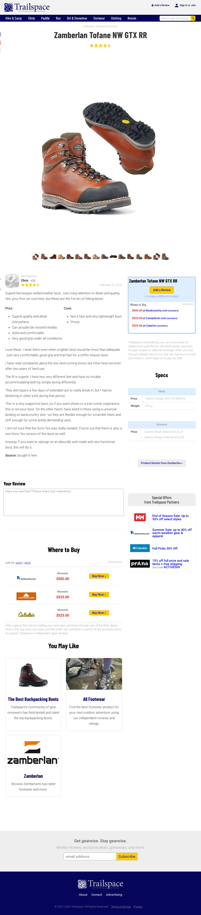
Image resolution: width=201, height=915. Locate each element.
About (83, 895)
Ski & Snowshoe (77, 18)
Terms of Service (121, 906)
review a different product (163, 296)
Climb (31, 18)
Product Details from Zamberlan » (162, 463)
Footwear (99, 18)
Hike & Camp (13, 18)
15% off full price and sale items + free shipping (170, 562)
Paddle (45, 18)
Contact (96, 895)
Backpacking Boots (107, 26)
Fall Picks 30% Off (165, 548)
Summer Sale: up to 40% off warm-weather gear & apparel (172, 533)
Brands (132, 18)
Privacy (138, 906)
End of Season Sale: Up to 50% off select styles (170, 517)
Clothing (116, 18)
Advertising (114, 895)
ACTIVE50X (172, 567)
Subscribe (126, 856)
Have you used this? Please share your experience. (38, 491)
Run (58, 18)
